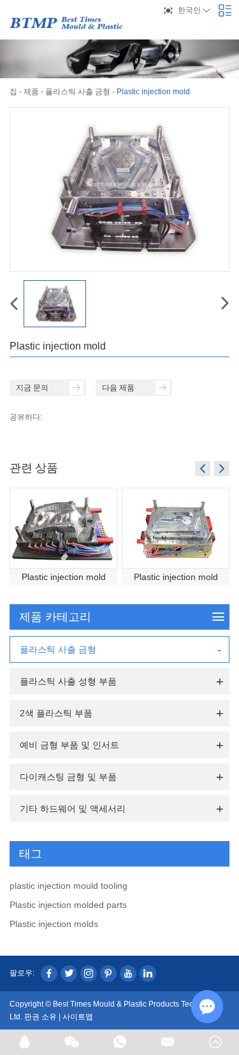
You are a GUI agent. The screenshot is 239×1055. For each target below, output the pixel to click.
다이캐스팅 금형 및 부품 (68, 777)
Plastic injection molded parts (68, 905)
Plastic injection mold (64, 577)
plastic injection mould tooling (68, 886)
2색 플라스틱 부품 (56, 713)
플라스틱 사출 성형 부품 (68, 681)
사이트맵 (77, 1016)
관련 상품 (34, 467)
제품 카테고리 (55, 617)
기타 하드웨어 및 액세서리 (73, 809)
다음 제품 (118, 387)
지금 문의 (32, 387)
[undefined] (119, 189)
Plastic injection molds (54, 924)
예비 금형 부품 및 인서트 (69, 745)
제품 (31, 91)
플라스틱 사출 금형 (77, 91)
